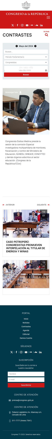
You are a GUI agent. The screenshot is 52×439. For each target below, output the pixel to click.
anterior (10, 205)
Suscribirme (26, 385)
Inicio (26, 319)
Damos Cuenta (26, 338)
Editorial (26, 334)
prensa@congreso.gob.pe (22, 400)
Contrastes (26, 326)
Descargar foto (11, 92)
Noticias (26, 323)
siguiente (42, 205)
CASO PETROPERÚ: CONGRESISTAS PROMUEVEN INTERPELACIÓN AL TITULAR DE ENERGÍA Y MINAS (25, 246)
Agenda (26, 330)
